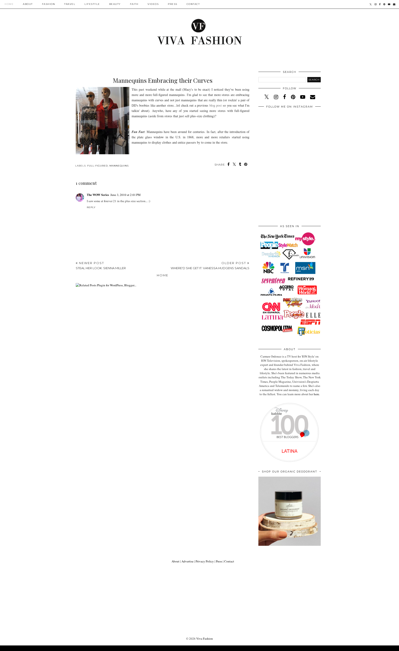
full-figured (97, 165)
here (316, 394)
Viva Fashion (204, 638)
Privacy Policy (205, 561)
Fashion (48, 4)
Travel (69, 4)
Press (172, 4)
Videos (153, 4)
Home (9, 4)
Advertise (187, 561)
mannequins (119, 165)
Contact (193, 4)
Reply (91, 207)
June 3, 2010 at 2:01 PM (125, 195)
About (28, 4)
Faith (134, 4)
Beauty (115, 4)
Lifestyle (92, 4)
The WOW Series (98, 194)
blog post (216, 105)
